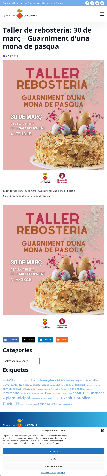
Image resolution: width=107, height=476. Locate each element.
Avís (9, 380)
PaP (91, 393)
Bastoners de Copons (22, 381)
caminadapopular (74, 380)
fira (58, 389)
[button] (102, 430)
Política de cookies (48, 472)
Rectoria (44, 399)
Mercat (49, 393)
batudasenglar (42, 380)
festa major (28, 388)
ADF (4, 381)
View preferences (53, 466)
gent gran (76, 389)
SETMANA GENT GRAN (29, 404)
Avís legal (61, 472)
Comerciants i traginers (16, 384)
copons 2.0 (55, 385)
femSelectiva (12, 389)
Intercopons (11, 393)
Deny (53, 458)
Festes (54, 389)
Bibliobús (60, 380)
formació (65, 389)
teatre (61, 404)
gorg (85, 389)
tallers (52, 403)
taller (42, 404)
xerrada (68, 404)
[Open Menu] (102, 14)
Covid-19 (64, 385)
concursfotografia (39, 385)
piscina (99, 393)
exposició (96, 385)
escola (79, 385)
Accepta (53, 451)
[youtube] (97, 3)
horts (89, 389)
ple (4, 399)
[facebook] (87, 3)
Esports (88, 385)
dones (71, 385)
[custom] (102, 3)
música (69, 393)
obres (85, 393)
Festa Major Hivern (43, 389)
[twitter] (92, 3)
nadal (77, 393)
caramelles (91, 380)
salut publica (56, 398)
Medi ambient (39, 393)
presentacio (35, 399)
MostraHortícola (59, 393)
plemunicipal (18, 397)
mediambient (26, 393)
